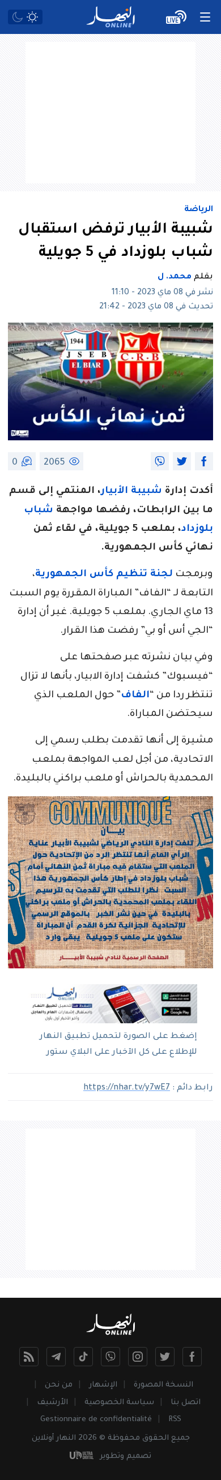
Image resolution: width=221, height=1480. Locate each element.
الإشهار (103, 1385)
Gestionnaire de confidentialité (96, 1419)
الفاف (135, 695)
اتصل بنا (186, 1403)
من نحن (59, 1385)
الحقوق (155, 1438)
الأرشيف (52, 1403)
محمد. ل (175, 277)
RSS (174, 1419)
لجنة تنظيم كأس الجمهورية (104, 574)
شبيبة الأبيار (131, 491)
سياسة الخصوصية (119, 1403)
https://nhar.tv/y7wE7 (126, 1088)
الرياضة (198, 210)
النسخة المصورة (163, 1385)
